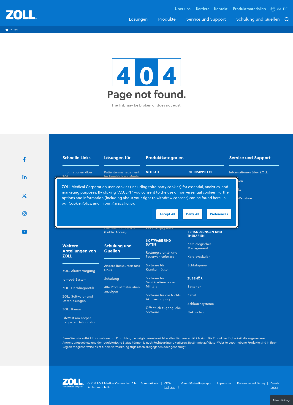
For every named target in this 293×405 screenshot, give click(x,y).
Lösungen (138, 19)
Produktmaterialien (249, 8)
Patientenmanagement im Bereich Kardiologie (121, 174)
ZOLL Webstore (240, 198)
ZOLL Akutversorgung (78, 270)
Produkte (167, 19)
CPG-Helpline (169, 385)
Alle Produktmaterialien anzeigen (122, 289)
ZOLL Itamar (71, 309)
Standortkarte (149, 383)
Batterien (194, 286)
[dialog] (146, 202)
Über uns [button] (183, 8)
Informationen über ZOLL (77, 174)
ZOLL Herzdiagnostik (78, 288)
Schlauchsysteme (200, 303)
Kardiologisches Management (199, 246)
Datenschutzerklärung (251, 383)
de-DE (282, 8)
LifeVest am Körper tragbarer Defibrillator (78, 320)
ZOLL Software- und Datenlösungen (77, 298)
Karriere (202, 8)
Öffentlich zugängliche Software (163, 310)
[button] (279, 10)
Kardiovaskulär (198, 256)
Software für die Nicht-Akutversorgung (163, 297)
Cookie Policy (275, 385)
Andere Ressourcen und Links (122, 267)
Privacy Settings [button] (281, 400)
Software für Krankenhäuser (157, 267)
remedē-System (74, 279)
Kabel (191, 295)
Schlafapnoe (197, 265)
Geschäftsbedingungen (196, 383)
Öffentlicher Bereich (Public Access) (119, 230)
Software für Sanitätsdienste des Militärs (161, 282)
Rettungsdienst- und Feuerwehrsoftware (161, 254)
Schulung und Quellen (258, 19)
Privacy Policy (122, 203)
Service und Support (206, 19)
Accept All (167, 214)
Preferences (219, 214)
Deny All (192, 214)
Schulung (111, 278)
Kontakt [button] (221, 8)
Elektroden (195, 312)
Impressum (224, 383)
